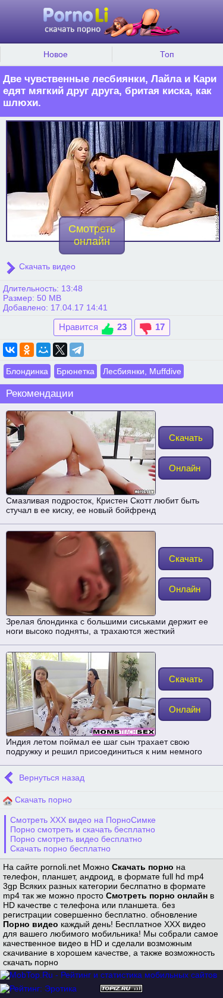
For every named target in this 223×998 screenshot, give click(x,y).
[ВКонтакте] (10, 350)
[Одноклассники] (27, 350)
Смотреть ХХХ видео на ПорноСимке (83, 820)
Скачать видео (46, 266)
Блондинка (27, 371)
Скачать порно (42, 799)
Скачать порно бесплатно (60, 848)
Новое (55, 54)
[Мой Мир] (43, 350)
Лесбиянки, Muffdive (142, 371)
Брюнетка (75, 371)
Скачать (186, 438)
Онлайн (184, 468)
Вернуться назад (50, 778)
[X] (60, 350)
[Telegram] (77, 350)
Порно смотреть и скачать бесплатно (82, 829)
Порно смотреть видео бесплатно (76, 839)
